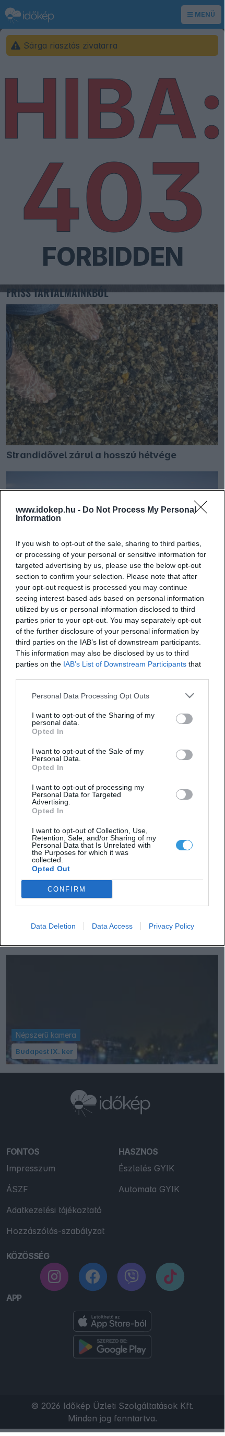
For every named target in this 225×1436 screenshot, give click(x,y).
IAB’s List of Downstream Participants (124, 664)
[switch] (184, 719)
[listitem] (112, 695)
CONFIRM (67, 889)
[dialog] (112, 718)
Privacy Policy (171, 926)
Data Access (112, 926)
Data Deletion (53, 926)
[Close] (204, 510)
